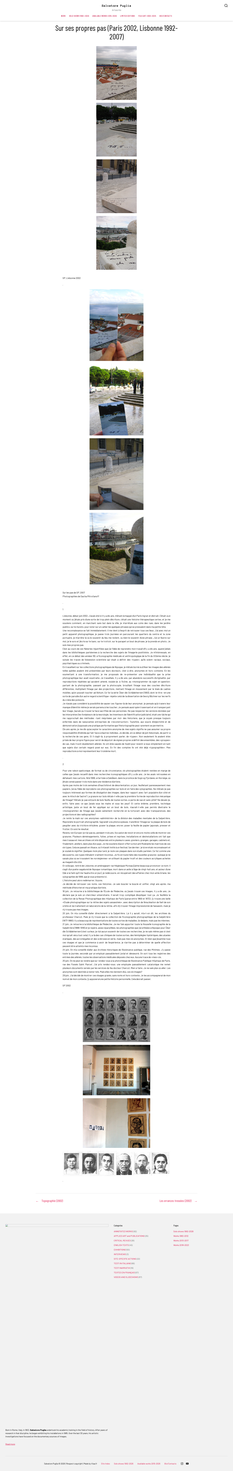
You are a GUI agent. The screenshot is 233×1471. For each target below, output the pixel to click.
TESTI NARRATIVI (122, 1268)
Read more (10, 1444)
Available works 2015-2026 (104, 16)
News (63, 16)
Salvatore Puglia (116, 5)
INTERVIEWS (120, 1254)
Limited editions (127, 16)
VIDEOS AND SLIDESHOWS (126, 1277)
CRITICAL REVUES (122, 1240)
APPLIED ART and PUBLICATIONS (129, 1236)
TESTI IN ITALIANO (122, 1263)
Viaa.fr (94, 1463)
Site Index (105, 1463)
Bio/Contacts (166, 16)
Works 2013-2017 (181, 1240)
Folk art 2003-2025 (147, 16)
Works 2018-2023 (181, 1245)
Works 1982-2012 (180, 1236)
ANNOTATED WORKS (123, 1231)
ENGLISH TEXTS (121, 1245)
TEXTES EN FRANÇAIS (124, 1272)
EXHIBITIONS (120, 1249)
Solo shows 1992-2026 (79, 16)
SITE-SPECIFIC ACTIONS (125, 1258)
